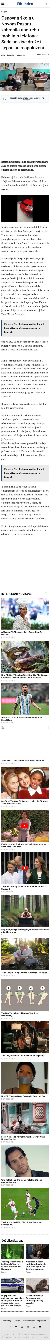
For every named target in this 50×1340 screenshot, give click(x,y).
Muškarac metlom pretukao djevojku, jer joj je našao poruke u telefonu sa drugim (36, 1265)
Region (4, 12)
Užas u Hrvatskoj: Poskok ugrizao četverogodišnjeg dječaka (34, 1299)
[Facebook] (10, 1327)
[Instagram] (22, 1327)
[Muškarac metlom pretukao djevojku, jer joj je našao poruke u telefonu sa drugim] (37, 1251)
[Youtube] (40, 1327)
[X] (34, 1327)
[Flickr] (16, 1327)
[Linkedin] (28, 1327)
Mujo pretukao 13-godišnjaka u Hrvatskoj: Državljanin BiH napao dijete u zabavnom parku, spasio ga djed (12, 1300)
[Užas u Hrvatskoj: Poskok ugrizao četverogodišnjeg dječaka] (37, 1285)
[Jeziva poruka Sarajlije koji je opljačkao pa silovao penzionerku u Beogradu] (12, 1251)
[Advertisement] (25, 131)
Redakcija (10, 55)
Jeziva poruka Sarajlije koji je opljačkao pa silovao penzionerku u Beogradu (12, 1265)
